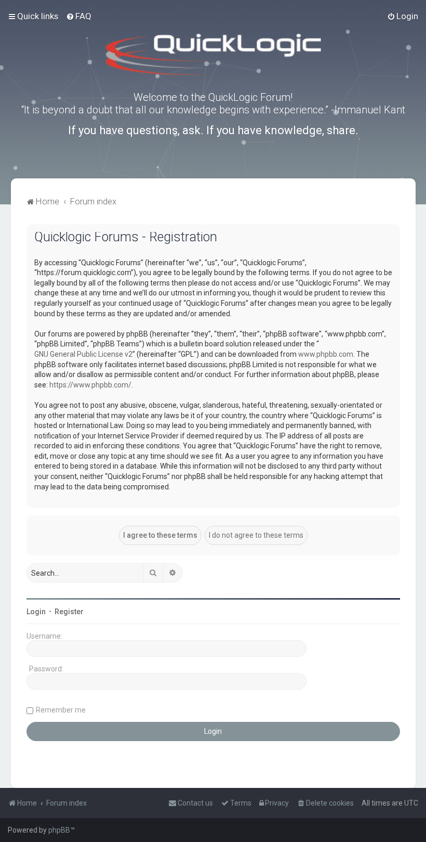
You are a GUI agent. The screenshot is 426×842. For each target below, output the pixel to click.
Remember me (61, 710)
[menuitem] (78, 16)
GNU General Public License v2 (83, 354)
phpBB (59, 830)
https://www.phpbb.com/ (90, 385)
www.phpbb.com (325, 354)
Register (69, 611)
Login (36, 611)
